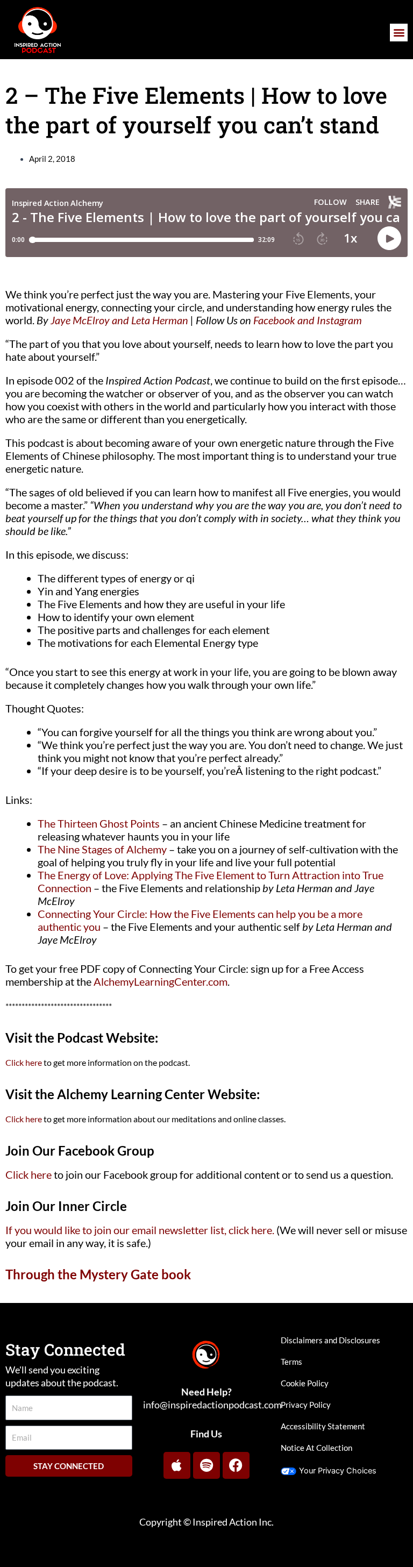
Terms (291, 1361)
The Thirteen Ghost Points (99, 823)
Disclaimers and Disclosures (330, 1340)
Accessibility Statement (323, 1426)
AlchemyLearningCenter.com (160, 981)
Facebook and (284, 320)
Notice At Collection (316, 1447)
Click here (23, 1062)
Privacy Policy (306, 1404)
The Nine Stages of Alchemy (102, 849)
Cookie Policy (305, 1383)
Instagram (339, 320)
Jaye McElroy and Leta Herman (119, 320)
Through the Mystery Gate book (98, 1274)
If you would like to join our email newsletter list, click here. (139, 1229)
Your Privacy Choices (337, 1471)
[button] (399, 32)
